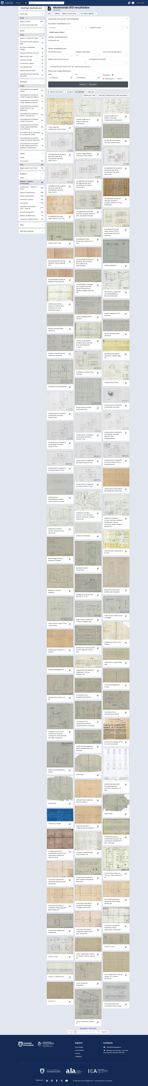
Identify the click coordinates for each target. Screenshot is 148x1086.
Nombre (23, 82)
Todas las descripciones (82, 67)
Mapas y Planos (31, 21)
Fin (76, 74)
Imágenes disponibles (83, 52)
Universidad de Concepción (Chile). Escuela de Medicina (31, 96)
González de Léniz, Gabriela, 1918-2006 (31, 75)
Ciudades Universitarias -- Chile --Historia (31, 208)
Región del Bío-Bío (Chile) (31, 168)
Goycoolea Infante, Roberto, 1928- (31, 43)
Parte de (23, 14)
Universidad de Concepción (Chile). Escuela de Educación (31, 139)
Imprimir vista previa (56, 92)
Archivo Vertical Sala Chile (31, 25)
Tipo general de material (97, 59)
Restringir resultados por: (31, 8)
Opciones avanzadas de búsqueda (63, 19)
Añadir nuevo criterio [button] (56, 32)
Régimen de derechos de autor (58, 59)
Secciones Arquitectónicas (31, 219)
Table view (90, 92)
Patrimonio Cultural (31, 200)
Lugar (22, 153)
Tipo (22, 225)
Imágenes (78, 1056)
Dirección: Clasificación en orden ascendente (113, 95)
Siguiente (104, 1032)
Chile (31, 165)
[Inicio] (8, 3)
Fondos (77, 1053)
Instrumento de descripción (112, 52)
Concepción (31, 161)
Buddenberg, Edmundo (31, 71)
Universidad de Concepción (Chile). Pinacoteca (31, 120)
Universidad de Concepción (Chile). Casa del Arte (31, 115)
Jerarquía (70, 92)
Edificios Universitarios (31, 193)
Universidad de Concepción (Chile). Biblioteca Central (31, 102)
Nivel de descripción (55, 52)
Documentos (79, 1050)
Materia (23, 174)
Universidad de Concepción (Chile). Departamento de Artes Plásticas (31, 127)
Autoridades (79, 1047)
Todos (22, 18)
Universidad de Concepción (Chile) (31, 90)
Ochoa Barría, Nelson (31, 63)
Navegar (18, 3)
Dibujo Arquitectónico (31, 196)
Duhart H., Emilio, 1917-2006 (31, 38)
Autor (22, 30)
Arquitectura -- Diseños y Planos (31, 188)
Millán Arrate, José (31, 56)
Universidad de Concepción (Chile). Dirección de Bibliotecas (31, 108)
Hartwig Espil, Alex (31, 67)
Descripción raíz (53, 40)
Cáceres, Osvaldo (31, 60)
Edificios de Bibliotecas (31, 216)
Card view (80, 92)
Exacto (119, 79)
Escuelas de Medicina (31, 212)
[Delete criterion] (127, 28)
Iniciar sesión (140, 3)
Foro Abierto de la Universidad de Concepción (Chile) (31, 134)
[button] (129, 3)
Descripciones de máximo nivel (60, 67)
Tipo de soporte (27, 231)
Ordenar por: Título (89, 95)
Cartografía (31, 203)
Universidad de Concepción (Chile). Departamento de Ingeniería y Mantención (31, 146)
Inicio (50, 74)
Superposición (109, 79)
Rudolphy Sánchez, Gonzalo (31, 53)
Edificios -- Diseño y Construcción (31, 182)
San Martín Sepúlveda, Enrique (31, 48)
